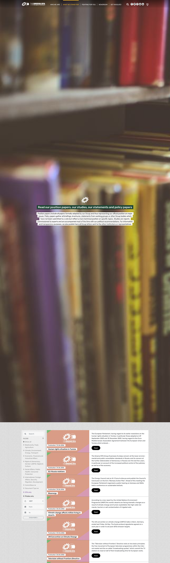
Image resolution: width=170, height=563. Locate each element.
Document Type (31, 488)
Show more (33, 517)
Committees (29, 485)
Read (97, 448)
